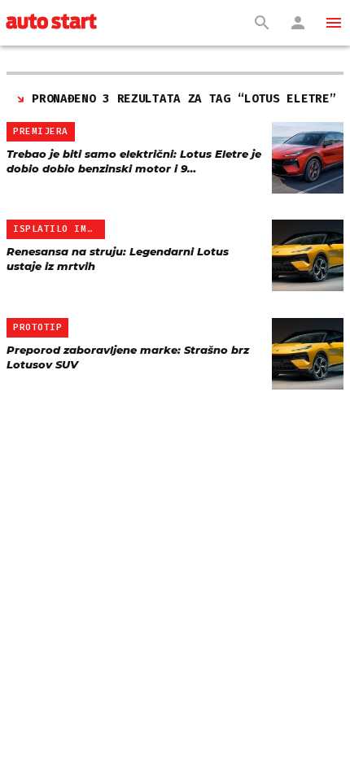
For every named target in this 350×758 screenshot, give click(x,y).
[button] (333, 23)
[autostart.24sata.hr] (51, 23)
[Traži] (262, 23)
